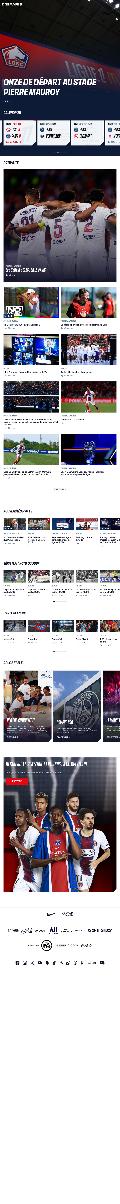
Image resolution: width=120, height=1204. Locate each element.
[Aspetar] (33, 945)
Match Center (12, 142)
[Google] (73, 945)
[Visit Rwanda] (66, 930)
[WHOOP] (79, 930)
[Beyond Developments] (13, 930)
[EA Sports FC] (46, 945)
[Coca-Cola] (86, 945)
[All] (53, 930)
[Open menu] (116, 4)
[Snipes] (106, 930)
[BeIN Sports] (60, 945)
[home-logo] (12, 4)
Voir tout (58, 489)
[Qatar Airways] (67, 914)
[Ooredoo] (40, 930)
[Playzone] (17, 781)
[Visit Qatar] (26, 930)
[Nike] (52, 914)
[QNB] (93, 930)
